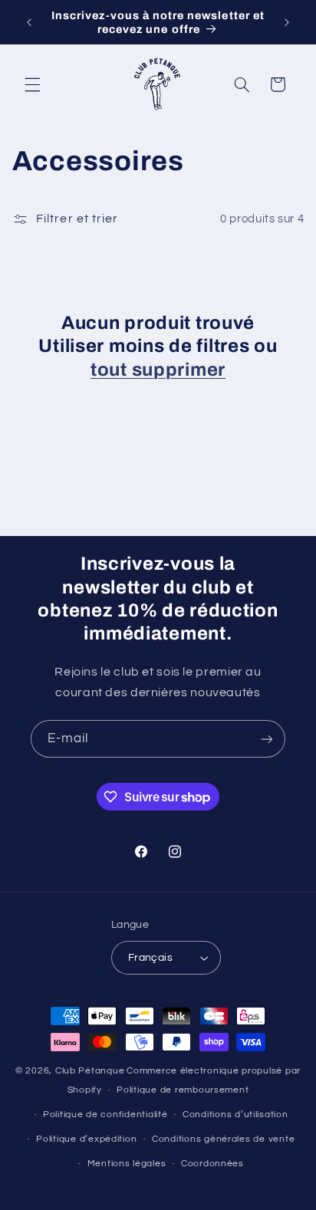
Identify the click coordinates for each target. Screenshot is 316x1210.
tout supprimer (158, 370)
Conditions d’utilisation (235, 1114)
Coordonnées (212, 1163)
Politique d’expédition (86, 1139)
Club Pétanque (90, 1071)
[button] (32, 84)
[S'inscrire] (267, 739)
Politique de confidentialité (105, 1114)
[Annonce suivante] (287, 22)
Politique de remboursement (183, 1090)
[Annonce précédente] (29, 22)
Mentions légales (126, 1163)
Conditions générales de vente (223, 1139)
